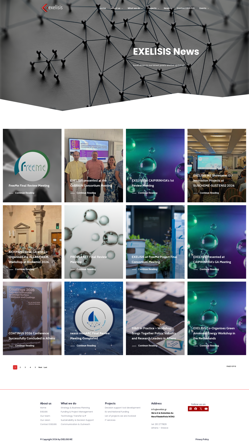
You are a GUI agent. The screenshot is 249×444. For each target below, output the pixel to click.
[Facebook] (195, 408)
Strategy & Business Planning (75, 407)
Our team (45, 415)
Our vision (45, 420)
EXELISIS (44, 411)
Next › (40, 367)
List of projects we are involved (120, 415)
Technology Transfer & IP (73, 415)
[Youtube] (206, 408)
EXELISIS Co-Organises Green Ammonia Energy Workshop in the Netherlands (214, 333)
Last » (45, 367)
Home (103, 8)
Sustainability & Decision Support (77, 420)
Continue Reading (24, 193)
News (166, 8)
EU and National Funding (117, 411)
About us (115, 8)
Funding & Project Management (77, 411)
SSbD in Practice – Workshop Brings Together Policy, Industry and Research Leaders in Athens (154, 333)
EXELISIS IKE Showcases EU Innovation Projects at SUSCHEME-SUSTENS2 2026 (214, 180)
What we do (134, 8)
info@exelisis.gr (159, 409)
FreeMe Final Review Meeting (29, 185)
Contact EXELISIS (186, 8)
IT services (110, 420)
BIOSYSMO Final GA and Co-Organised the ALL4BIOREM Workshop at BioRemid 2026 (29, 257)
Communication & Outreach (75, 424)
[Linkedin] (190, 408)
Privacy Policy (202, 439)
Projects (152, 8)
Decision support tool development (122, 407)
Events (202, 8)
